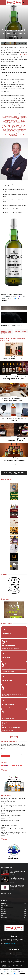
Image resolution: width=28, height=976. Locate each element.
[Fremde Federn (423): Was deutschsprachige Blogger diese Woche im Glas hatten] (14, 390)
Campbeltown (14, 396)
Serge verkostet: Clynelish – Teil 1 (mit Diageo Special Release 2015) (6, 332)
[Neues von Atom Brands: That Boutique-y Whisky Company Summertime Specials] (14, 450)
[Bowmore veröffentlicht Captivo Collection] (14, 349)
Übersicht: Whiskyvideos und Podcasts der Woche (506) (14, 419)
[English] (5, 765)
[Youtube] (20, 953)
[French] (7, 765)
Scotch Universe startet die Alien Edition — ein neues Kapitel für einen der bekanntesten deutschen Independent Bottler (14, 378)
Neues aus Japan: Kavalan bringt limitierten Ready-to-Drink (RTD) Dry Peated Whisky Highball (17, 886)
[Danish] (9, 765)
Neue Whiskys (14, 356)
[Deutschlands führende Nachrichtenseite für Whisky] (14, 2)
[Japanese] (16, 765)
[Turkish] (21, 765)
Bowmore (14, 325)
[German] (2, 765)
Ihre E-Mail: (4, 750)
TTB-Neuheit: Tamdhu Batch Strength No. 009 (12, 828)
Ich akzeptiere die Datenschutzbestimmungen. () (13, 754)
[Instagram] (10, 953)
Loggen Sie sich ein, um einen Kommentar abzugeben (14, 473)
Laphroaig (19, 325)
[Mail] (17, 953)
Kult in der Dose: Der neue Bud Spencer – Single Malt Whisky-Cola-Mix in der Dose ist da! (18, 871)
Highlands (14, 375)
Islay (17, 26)
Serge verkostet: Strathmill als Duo (9, 825)
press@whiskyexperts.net (10, 943)
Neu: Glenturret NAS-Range (20, 331)
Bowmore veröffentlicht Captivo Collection (14, 358)
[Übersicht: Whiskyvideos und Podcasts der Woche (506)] (14, 410)
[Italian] (12, 765)
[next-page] (15, 464)
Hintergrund (12, 26)
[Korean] (19, 765)
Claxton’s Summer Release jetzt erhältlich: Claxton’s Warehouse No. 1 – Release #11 (14, 439)
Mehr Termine (14, 736)
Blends (14, 457)
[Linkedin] (14, 953)
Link (24, 754)
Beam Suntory (23, 54)
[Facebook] (7, 953)
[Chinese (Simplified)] (14, 765)
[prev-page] (12, 464)
